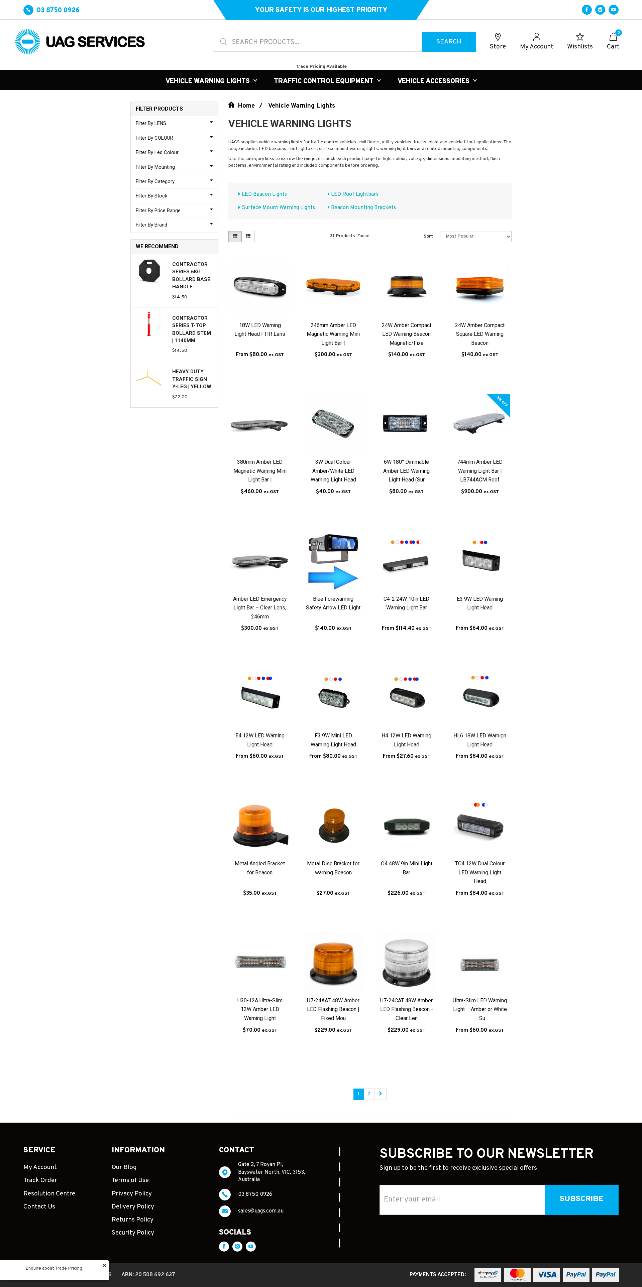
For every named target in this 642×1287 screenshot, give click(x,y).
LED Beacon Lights (263, 194)
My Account (40, 1167)
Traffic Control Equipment (323, 81)
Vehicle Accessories (433, 81)
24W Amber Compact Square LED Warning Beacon (480, 334)
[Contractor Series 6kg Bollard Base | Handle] (149, 270)
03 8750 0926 (255, 1194)
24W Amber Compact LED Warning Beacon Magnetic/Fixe (406, 334)
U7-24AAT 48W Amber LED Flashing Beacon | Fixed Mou (333, 1009)
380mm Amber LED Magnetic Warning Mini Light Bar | (260, 471)
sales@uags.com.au (261, 1211)
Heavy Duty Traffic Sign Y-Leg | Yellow (191, 379)
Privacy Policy (132, 1194)
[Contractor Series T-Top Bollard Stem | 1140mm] (149, 324)
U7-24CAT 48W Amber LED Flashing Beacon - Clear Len (406, 1009)
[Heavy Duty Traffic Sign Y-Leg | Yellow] (149, 378)
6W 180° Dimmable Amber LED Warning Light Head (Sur (406, 471)
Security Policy (133, 1233)
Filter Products (159, 109)
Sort (428, 236)
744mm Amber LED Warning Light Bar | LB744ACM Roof (480, 471)
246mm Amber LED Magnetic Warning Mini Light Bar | (333, 334)
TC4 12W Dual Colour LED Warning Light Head (480, 872)
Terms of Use (130, 1180)
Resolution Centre (49, 1194)
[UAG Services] (84, 41)
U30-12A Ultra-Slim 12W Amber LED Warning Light (260, 1009)
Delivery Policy (133, 1207)
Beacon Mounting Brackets (363, 207)
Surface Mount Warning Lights (277, 207)
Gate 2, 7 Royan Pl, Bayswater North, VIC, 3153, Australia (271, 1172)
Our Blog (124, 1167)
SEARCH (448, 42)
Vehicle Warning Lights (208, 81)
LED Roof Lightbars (354, 194)
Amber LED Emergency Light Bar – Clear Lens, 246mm (260, 608)
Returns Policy (132, 1220)
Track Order (40, 1180)
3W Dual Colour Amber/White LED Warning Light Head (333, 471)
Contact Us (39, 1207)
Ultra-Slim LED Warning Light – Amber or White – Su (480, 1009)
